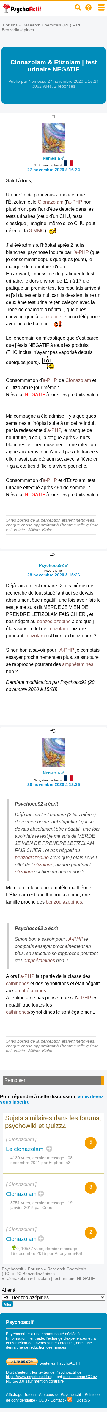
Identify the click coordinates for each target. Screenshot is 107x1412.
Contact (57, 1400)
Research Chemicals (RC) (46, 25)
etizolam (59, 628)
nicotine (53, 316)
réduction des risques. (48, 1347)
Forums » (12, 25)
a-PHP (75, 202)
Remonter (14, 1080)
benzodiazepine (54, 621)
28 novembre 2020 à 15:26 (53, 574)
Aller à (8, 1290)
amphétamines (77, 664)
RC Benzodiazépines (35, 1273)
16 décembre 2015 (28, 1253)
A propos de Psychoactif (60, 1394)
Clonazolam (50, 202)
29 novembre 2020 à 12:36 (53, 784)
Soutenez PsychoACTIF (59, 1363)
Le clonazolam (25, 1149)
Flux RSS (81, 1400)
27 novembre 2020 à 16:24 (53, 169)
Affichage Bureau (21, 1394)
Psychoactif (12, 1268)
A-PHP (66, 650)
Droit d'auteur (17, 1372)
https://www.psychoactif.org (30, 1376)
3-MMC (37, 230)
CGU (43, 1400)
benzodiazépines (64, 901)
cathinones (17, 983)
